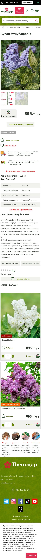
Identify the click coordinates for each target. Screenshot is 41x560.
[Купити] (20, 316)
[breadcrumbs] (3, 27)
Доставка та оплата (20, 516)
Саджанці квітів (15, 27)
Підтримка (27, 2)
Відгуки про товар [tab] (10, 263)
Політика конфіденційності (20, 520)
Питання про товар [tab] (30, 263)
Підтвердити (31, 555)
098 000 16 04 (11, 2)
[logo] (7, 13)
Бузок (28, 27)
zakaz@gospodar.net (8, 483)
